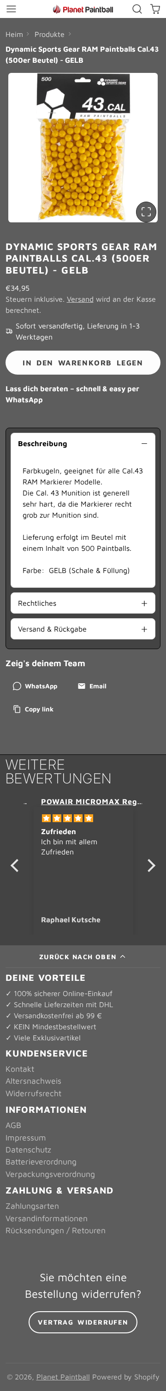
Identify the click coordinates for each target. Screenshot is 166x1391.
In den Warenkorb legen (83, 362)
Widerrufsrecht (33, 1093)
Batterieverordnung (41, 1161)
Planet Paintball (63, 1377)
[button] (17, 865)
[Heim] (83, 9)
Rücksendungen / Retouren (56, 1230)
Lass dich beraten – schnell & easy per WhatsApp (72, 394)
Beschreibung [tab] (42, 443)
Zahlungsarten (32, 1206)
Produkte (50, 34)
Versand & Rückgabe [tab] (52, 629)
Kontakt (20, 1069)
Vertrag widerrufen (83, 1322)
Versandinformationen (47, 1218)
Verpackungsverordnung (50, 1174)
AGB (13, 1125)
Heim (14, 34)
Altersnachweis (33, 1081)
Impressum (26, 1137)
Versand (80, 299)
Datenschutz (28, 1149)
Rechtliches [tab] (37, 603)
